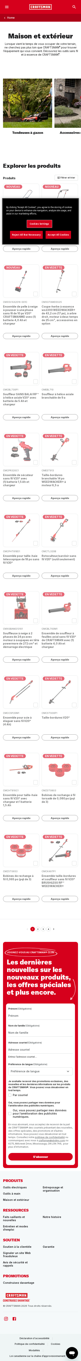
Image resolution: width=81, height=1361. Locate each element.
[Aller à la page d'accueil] (40, 7)
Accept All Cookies (58, 234)
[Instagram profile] (6, 1319)
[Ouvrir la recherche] (74, 7)
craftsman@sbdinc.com (52, 1140)
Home (11, 17)
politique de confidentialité (50, 1137)
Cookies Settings (39, 223)
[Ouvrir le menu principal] (7, 7)
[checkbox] (35, 294)
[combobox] (40, 1071)
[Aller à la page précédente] (27, 929)
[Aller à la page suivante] (53, 929)
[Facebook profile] (14, 1319)
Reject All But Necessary (26, 234)
